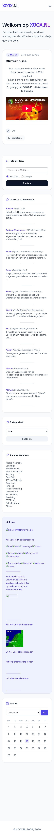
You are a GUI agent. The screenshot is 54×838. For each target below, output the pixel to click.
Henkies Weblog (14, 488)
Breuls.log (10, 497)
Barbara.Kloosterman (16, 230)
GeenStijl (10, 477)
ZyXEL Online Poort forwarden (27, 251)
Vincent (9, 208)
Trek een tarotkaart (15, 576)
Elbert (9, 251)
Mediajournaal (12, 468)
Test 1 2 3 (19, 208)
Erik (13, 130)
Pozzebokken (20, 368)
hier (11, 624)
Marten (9, 368)
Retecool (10, 486)
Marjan (9, 390)
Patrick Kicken (12, 503)
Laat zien (27, 439)
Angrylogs (11, 483)
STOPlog (10, 500)
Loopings (10, 465)
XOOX (10, 5)
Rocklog (10, 474)
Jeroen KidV (12, 491)
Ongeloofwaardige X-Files (23, 328)
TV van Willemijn (14, 480)
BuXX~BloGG (12, 494)
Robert (9, 350)
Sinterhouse (16, 61)
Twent (9, 310)
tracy (8, 270)
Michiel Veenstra (14, 463)
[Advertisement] (26, 787)
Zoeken (27, 183)
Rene (8, 291)
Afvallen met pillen (36, 230)
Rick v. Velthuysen (14, 471)
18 (27, 741)
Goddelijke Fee (19, 270)
